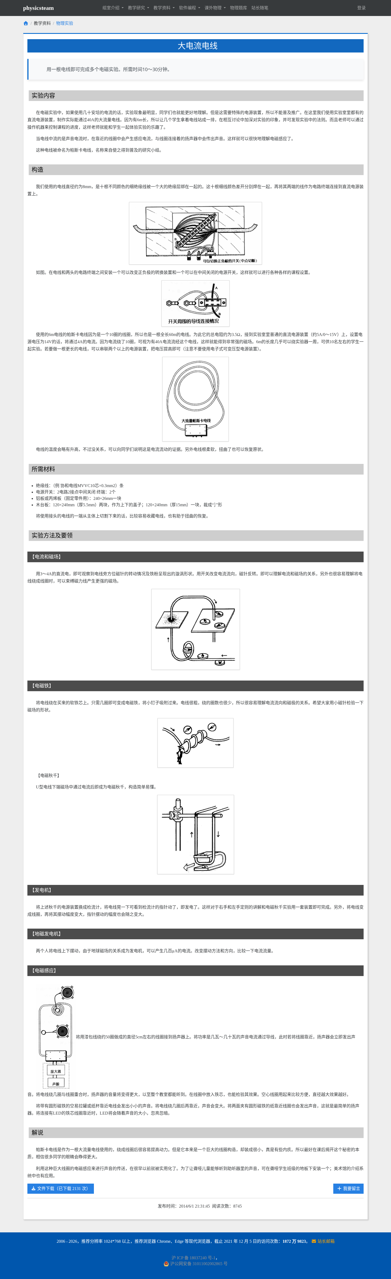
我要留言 (351, 1188)
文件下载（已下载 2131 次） (63, 1188)
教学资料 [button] (162, 8)
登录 (361, 8)
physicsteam (38, 8)
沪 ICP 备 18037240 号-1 (193, 1258)
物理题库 (238, 8)
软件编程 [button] (188, 8)
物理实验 (64, 23)
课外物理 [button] (214, 8)
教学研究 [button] (137, 8)
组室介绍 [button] (111, 8)
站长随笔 (259, 8)
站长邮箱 (326, 1241)
